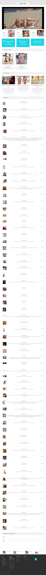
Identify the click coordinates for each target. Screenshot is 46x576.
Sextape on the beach (12, 565)
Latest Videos (6, 73)
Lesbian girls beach (11, 569)
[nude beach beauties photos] (8, 59)
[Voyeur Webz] (23, 3)
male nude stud (5, 565)
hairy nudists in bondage (4, 563)
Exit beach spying (11, 564)
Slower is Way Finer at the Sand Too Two (23, 85)
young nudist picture (4, 559)
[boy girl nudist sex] (21, 59)
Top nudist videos (7, 49)
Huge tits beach (11, 561)
